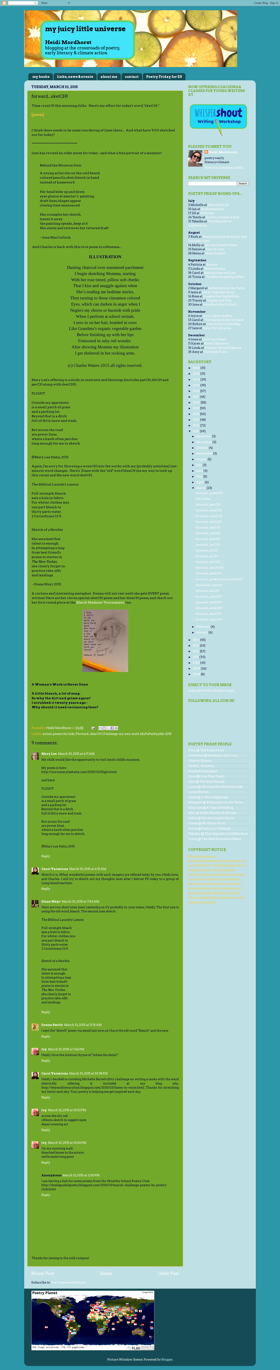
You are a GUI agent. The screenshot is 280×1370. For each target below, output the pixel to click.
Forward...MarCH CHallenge (97, 734)
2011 (196, 657)
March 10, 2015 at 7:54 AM (80, 901)
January (202, 632)
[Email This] (100, 728)
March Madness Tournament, (100, 602)
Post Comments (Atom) (68, 1282)
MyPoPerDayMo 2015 (156, 734)
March (201, 488)
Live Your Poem (214, 339)
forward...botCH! (208, 539)
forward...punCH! (209, 596)
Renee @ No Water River (207, 823)
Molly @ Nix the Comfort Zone (211, 818)
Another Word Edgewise (223, 348)
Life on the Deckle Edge (223, 324)
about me (109, 77)
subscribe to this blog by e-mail (211, 690)
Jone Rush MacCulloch (220, 304)
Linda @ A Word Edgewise (208, 797)
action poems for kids (59, 734)
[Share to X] (108, 728)
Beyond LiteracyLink (220, 273)
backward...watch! (209, 585)
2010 (196, 663)
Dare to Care (215, 249)
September (204, 453)
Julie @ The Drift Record (206, 781)
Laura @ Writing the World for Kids (215, 787)
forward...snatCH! (209, 510)
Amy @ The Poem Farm (206, 750)
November (204, 442)
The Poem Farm (215, 352)
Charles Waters (200, 761)
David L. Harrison (201, 766)
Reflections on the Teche (226, 288)
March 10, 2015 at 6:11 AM (76, 754)
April (200, 482)
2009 (197, 668)
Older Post (168, 1273)
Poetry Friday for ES (164, 77)
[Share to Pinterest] (116, 728)
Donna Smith (52, 1025)
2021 (196, 397)
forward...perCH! (208, 504)
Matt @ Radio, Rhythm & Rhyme (212, 813)
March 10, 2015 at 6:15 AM (87, 869)
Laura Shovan (198, 792)
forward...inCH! (207, 550)
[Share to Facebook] (112, 728)
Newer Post (42, 1273)
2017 (196, 420)
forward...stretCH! (209, 608)
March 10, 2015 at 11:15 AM (83, 1025)
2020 (197, 402)
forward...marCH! (209, 614)
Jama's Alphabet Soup (218, 292)
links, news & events (75, 77)
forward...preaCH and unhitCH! (219, 579)
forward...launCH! (209, 619)
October (202, 448)
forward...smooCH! (210, 568)
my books (40, 77)
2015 (196, 431)
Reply (45, 856)
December (204, 436)
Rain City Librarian (217, 328)
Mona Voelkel (215, 253)
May (199, 476)
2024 (196, 379)
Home (106, 1273)
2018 (196, 414)
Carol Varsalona (54, 869)
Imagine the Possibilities (221, 296)
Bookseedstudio (212, 209)
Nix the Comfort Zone (221, 245)
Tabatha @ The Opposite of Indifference (218, 834)
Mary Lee (49, 754)
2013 (196, 645)
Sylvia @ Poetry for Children (209, 828)
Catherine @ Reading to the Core (212, 755)
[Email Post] (93, 728)
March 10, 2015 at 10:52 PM (67, 1110)
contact (132, 77)
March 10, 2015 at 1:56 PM (66, 1049)
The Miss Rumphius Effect (225, 277)
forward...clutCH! (208, 522)
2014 (196, 640)
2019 (196, 408)
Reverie (212, 264)
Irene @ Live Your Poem (206, 776)
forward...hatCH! (208, 527)
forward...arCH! (207, 556)
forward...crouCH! (209, 516)
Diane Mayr (50, 901)
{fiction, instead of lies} (222, 217)
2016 (196, 425)
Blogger (167, 1359)
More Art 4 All (218, 205)
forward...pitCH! (208, 562)
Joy (44, 1049)
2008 (197, 674)
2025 (196, 373)
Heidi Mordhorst (223, 152)
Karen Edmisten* (217, 343)
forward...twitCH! (209, 602)
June (200, 471)
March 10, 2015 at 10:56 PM (67, 1143)
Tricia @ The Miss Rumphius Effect (214, 839)
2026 (196, 368)
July (199, 465)
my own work (129, 734)
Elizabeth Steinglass (202, 771)
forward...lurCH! (208, 545)
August (202, 459)
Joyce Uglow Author (218, 316)
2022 (196, 391)
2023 (196, 385)
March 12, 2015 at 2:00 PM (81, 1175)
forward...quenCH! (209, 493)
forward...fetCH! (208, 591)
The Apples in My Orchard (224, 320)
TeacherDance (214, 269)
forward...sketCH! (209, 573)
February (203, 627)
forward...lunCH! (208, 533)
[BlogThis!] (104, 728)
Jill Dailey (207, 213)
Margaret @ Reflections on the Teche (215, 802)
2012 (196, 651)
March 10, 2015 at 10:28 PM (88, 1073)
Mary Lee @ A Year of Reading (210, 807)
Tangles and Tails (219, 300)
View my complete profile (224, 167)
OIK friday (203, 499)
